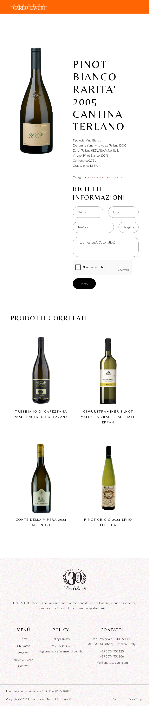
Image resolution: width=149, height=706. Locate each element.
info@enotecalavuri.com (112, 662)
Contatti (23, 666)
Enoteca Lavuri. (37, 699)
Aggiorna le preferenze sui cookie (60, 651)
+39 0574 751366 (112, 656)
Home (23, 639)
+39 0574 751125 (112, 651)
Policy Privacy (61, 639)
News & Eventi (23, 660)
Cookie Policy (61, 646)
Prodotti (23, 653)
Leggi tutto (41, 363)
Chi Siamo (23, 646)
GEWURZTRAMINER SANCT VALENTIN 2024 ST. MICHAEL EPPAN (108, 416)
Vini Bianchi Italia (105, 177)
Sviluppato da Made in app (128, 699)
